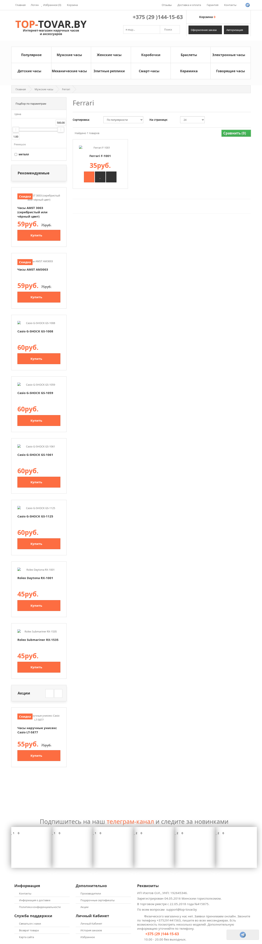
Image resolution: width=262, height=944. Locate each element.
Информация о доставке (34, 900)
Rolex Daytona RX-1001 (35, 578)
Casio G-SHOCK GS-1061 (35, 455)
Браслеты (189, 55)
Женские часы (109, 55)
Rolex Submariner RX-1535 (38, 640)
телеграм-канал (130, 821)
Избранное (87, 937)
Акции (84, 907)
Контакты (25, 893)
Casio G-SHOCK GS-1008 (35, 331)
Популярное (31, 55)
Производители (90, 893)
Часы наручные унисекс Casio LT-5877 (37, 730)
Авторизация (235, 30)
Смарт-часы (149, 71)
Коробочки (150, 55)
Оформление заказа (204, 30)
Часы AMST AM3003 (32, 269)
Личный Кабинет (91, 923)
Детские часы (29, 71)
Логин (35, 5)
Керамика (189, 71)
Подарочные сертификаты (97, 900)
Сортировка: (81, 120)
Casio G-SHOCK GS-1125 (35, 516)
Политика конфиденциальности (40, 907)
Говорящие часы (230, 71)
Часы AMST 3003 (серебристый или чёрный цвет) (32, 212)
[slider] (15, 129)
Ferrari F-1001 (100, 156)
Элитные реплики (109, 71)
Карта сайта (26, 937)
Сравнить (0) (235, 133)
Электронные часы (228, 55)
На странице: (158, 120)
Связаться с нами (30, 923)
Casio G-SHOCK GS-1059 (35, 393)
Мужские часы (69, 55)
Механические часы (69, 71)
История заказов (91, 930)
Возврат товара (29, 930)
